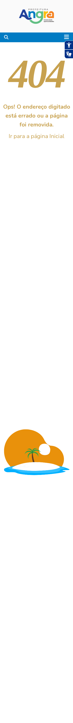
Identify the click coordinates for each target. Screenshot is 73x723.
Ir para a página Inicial (36, 136)
